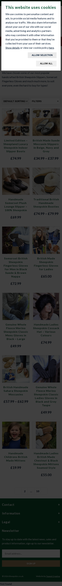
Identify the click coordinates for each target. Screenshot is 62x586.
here (51, 47)
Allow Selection (42, 55)
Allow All (46, 63)
